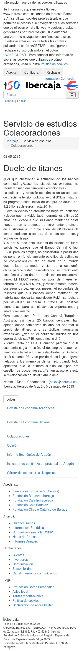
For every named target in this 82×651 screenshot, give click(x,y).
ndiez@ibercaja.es (63, 381)
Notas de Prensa (25, 536)
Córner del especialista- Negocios (31, 472)
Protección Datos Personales (33, 586)
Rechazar (53, 72)
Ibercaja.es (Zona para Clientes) (36, 491)
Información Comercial (59, 78)
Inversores (20, 559)
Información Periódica (28, 527)
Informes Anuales (25, 541)
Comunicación (23, 564)
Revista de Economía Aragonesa (30, 408)
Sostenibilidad (23, 568)
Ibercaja (12, 141)
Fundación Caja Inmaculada (33, 500)
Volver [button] (10, 399)
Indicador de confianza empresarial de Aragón (40, 463)
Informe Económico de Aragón (29, 454)
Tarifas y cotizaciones (28, 596)
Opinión (12, 445)
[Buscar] (72, 94)
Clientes (18, 555)
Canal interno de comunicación (35, 573)
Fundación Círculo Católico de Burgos (40, 509)
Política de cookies (54, 64)
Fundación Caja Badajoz (30, 504)
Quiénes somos (24, 523)
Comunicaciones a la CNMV (33, 532)
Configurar (32, 72)
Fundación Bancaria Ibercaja (33, 495)
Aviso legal (20, 591)
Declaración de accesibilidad (33, 605)
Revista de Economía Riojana (28, 422)
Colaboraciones (18, 436)
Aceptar (12, 72)
